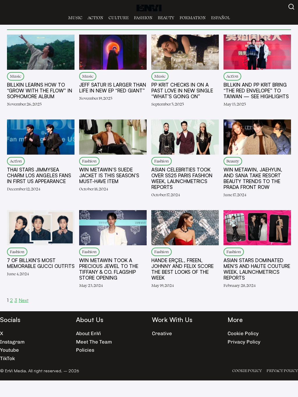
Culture (119, 18)
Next (24, 300)
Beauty (166, 18)
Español (220, 18)
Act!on (95, 18)
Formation (193, 18)
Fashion (143, 18)
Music (75, 18)
